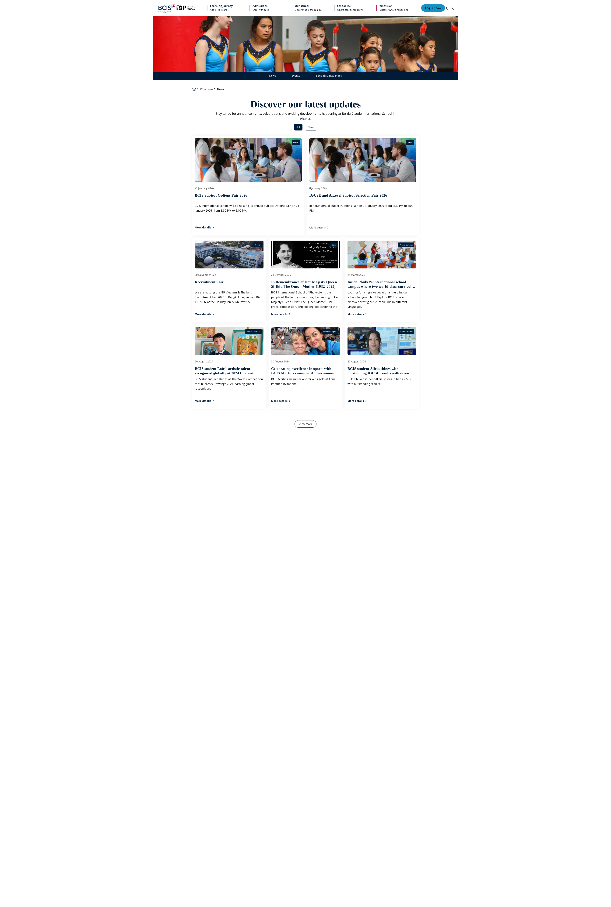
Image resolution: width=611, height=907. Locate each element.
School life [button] (344, 6)
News (272, 75)
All (298, 127)
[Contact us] (447, 8)
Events (296, 75)
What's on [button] (386, 6)
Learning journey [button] (221, 6)
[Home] (177, 8)
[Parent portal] (452, 8)
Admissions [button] (260, 6)
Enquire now (433, 8)
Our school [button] (302, 6)
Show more (305, 424)
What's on (206, 89)
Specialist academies (329, 75)
